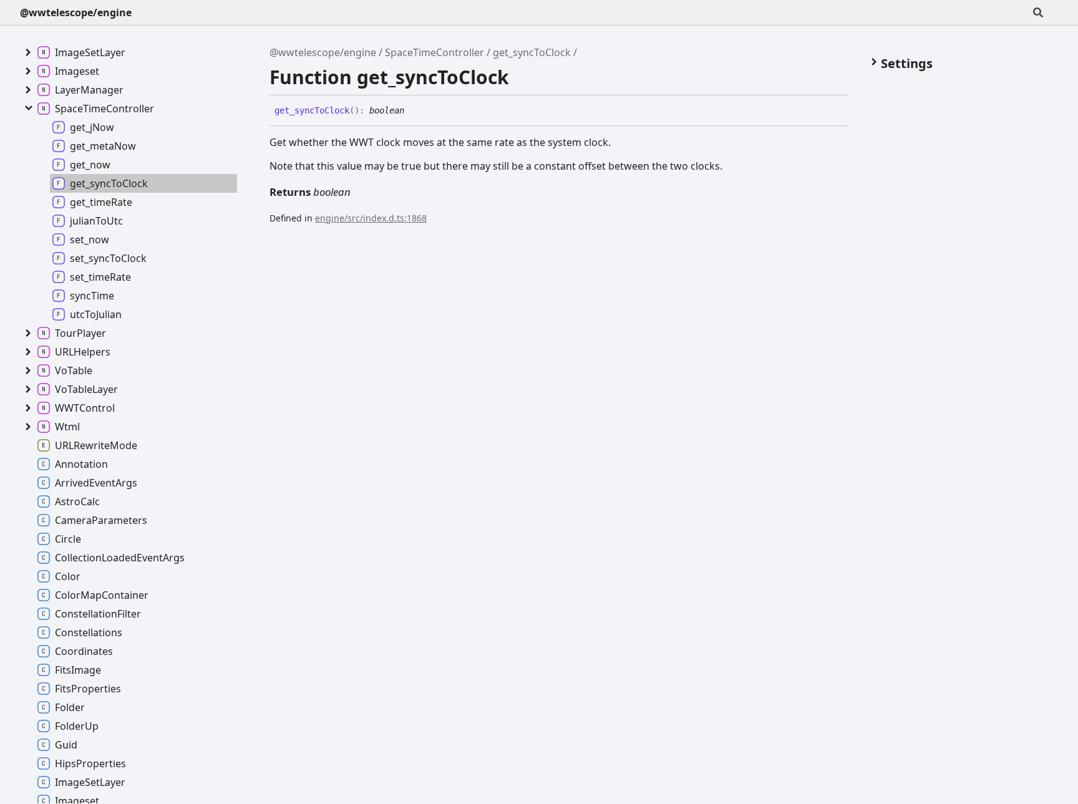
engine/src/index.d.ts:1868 (371, 218)
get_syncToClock (532, 52)
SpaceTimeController (434, 52)
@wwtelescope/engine (76, 12)
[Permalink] (413, 111)
